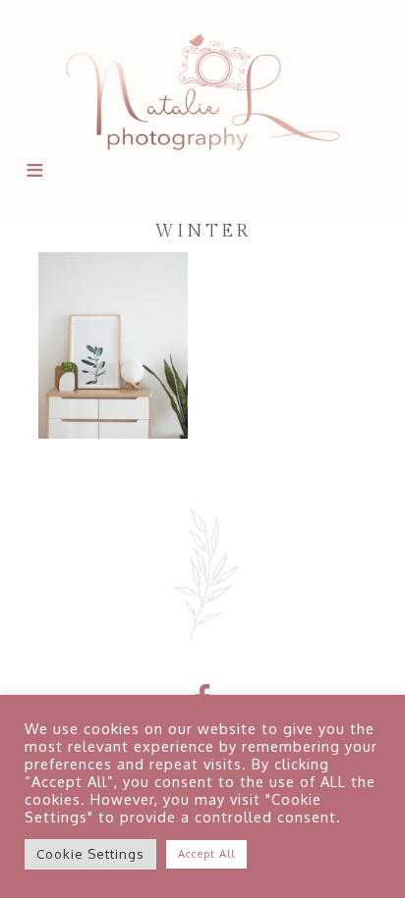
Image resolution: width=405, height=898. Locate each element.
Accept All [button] (206, 854)
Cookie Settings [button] (90, 854)
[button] (33, 181)
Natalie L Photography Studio (202, 88)
